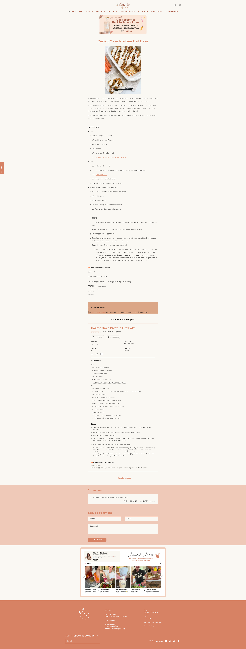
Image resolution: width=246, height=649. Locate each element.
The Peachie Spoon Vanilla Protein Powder (110, 157)
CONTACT (109, 610)
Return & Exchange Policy (115, 629)
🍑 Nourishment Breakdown (102, 462)
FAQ (145, 616)
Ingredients (96, 361)
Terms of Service (111, 627)
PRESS (146, 614)
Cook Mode (94, 354)
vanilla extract (101, 175)
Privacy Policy (110, 625)
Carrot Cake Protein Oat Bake (113, 328)
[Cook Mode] (101, 354)
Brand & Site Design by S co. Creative (154, 626)
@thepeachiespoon (98, 312)
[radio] (92, 332)
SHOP (146, 610)
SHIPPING (147, 618)
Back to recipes (124, 478)
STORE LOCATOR (151, 612)
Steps (93, 424)
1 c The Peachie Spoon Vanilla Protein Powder (109, 382)
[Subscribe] (98, 641)
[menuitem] (72, 11)
